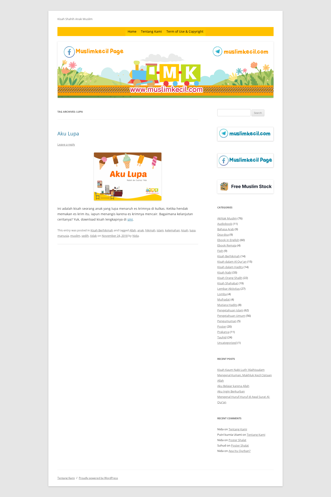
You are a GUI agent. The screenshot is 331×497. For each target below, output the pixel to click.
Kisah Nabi (224, 272)
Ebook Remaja (226, 245)
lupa (192, 230)
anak (140, 230)
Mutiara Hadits (227, 305)
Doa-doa (223, 235)
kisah (184, 230)
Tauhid (222, 337)
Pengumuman (226, 321)
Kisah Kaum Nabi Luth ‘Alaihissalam (241, 370)
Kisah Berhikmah (102, 230)
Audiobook (224, 224)
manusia (63, 236)
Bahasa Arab (225, 229)
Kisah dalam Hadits (230, 267)
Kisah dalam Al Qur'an (232, 262)
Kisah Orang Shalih (229, 278)
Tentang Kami (151, 31)
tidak (93, 236)
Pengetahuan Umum (231, 316)
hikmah (150, 230)
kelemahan (172, 230)
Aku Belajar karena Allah (233, 386)
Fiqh (220, 251)
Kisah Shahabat (227, 283)
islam (160, 230)
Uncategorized (227, 343)
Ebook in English (228, 240)
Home (132, 31)
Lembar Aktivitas (228, 289)
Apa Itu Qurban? (240, 451)
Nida (135, 236)
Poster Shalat (237, 440)
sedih (85, 236)
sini (130, 219)
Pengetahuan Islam (230, 310)
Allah (132, 230)
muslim (75, 236)
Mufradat (223, 299)
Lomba (222, 294)
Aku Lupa (68, 133)
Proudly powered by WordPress (98, 478)
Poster (221, 326)
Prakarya (223, 332)
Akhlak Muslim (227, 218)
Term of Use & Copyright (184, 31)
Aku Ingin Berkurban (231, 391)
